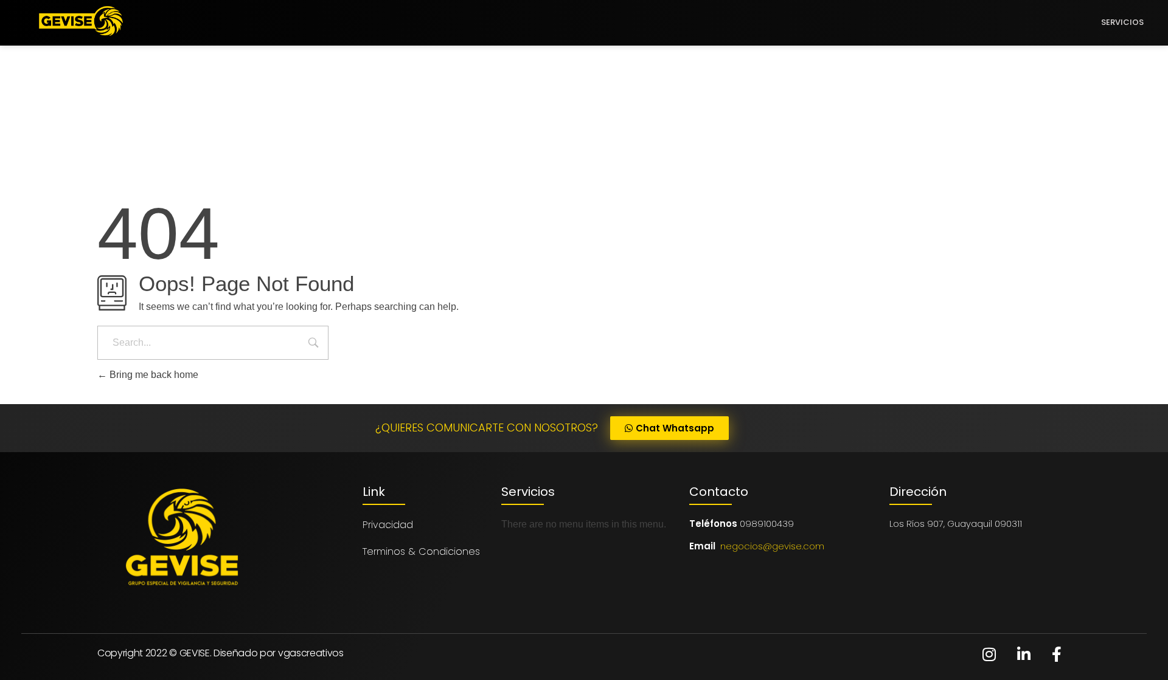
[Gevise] (184, 20)
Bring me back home (152, 374)
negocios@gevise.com (772, 546)
